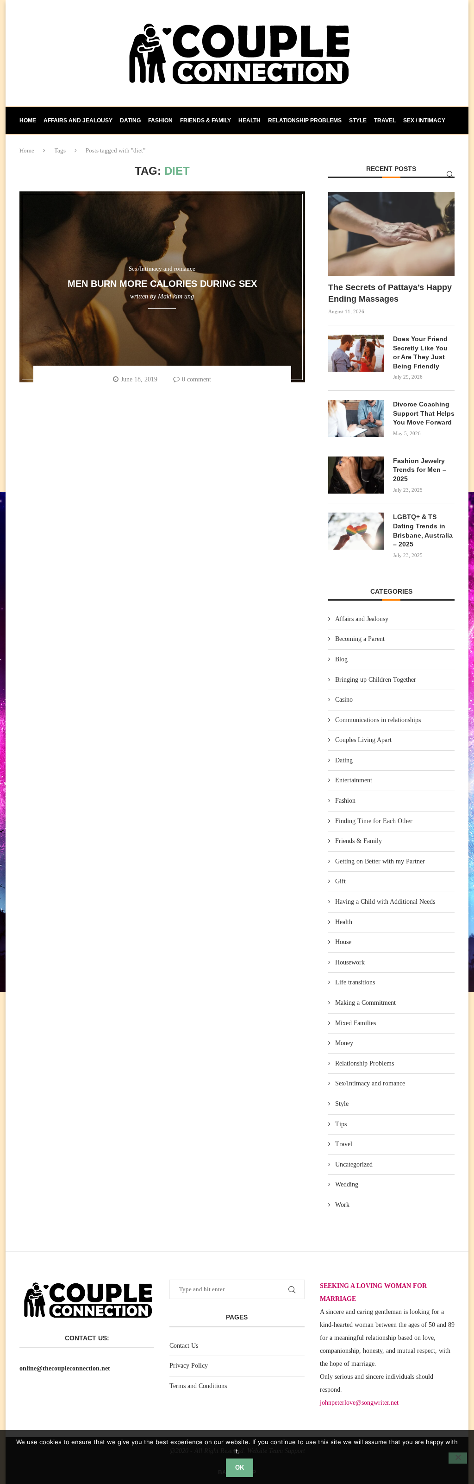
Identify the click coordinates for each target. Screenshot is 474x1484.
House (343, 942)
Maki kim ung (176, 296)
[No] (458, 1458)
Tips (341, 1124)
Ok (239, 1467)
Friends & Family (205, 120)
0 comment (196, 379)
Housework (350, 962)
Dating (130, 120)
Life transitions (355, 982)
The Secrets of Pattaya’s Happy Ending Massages (390, 293)
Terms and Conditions (198, 1386)
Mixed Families (355, 1023)
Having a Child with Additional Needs (385, 901)
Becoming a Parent (360, 638)
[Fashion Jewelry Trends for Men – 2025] (356, 475)
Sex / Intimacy (424, 120)
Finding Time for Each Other (373, 821)
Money (344, 1043)
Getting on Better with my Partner (380, 861)
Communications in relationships (378, 720)
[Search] (450, 174)
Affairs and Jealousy (78, 120)
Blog (341, 659)
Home (27, 120)
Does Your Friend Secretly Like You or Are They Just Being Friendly (420, 352)
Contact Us (183, 1345)
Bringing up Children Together (375, 679)
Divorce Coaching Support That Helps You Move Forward (424, 413)
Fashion (160, 120)
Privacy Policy (188, 1365)
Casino (344, 699)
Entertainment (353, 780)
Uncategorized (354, 1164)
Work (342, 1204)
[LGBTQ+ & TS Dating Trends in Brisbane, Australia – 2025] (356, 531)
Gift (340, 881)
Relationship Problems (305, 120)
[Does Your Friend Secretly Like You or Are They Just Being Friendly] (356, 353)
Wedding (346, 1184)
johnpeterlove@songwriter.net (359, 1402)
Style (358, 120)
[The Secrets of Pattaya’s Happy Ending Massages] (391, 234)
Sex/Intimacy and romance (370, 1083)
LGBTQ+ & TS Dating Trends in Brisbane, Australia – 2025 (423, 530)
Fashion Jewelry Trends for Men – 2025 (419, 469)
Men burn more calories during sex (162, 284)
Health (249, 120)
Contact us (37, 147)
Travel (385, 120)
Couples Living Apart (363, 739)
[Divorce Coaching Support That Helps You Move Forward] (356, 418)
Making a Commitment (365, 1002)
